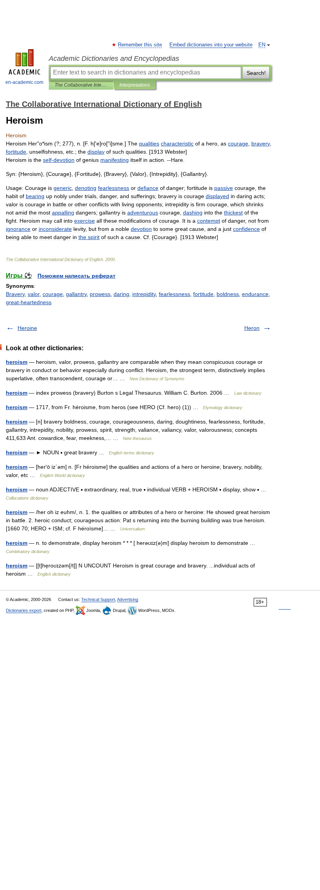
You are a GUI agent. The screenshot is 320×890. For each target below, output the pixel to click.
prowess (100, 294)
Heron (252, 328)
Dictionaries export (23, 610)
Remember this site (140, 45)
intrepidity (144, 294)
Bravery (15, 294)
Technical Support (98, 599)
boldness (228, 294)
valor (33, 294)
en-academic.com (24, 82)
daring (121, 294)
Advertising (127, 599)
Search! (256, 73)
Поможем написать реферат (76, 276)
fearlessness (174, 294)
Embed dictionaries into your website (210, 45)
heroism (16, 362)
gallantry (76, 294)
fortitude (203, 294)
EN (261, 45)
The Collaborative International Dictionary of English (81, 85)
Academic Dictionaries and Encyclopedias (114, 58)
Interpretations (134, 85)
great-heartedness (29, 302)
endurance (255, 294)
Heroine (27, 328)
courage (53, 294)
